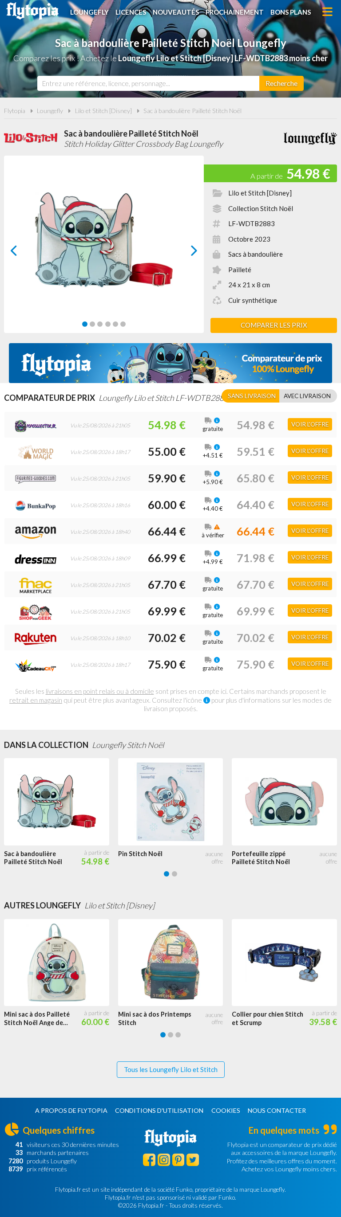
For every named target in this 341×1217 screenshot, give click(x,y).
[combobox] (148, 83)
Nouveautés (176, 12)
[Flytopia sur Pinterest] (178, 1160)
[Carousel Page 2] (92, 324)
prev (23, 253)
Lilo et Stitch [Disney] (103, 110)
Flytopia (32, 11)
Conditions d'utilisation (159, 1110)
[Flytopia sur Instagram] (164, 1160)
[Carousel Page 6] (123, 324)
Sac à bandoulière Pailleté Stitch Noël (192, 110)
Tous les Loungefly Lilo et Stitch (171, 1069)
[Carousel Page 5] (115, 324)
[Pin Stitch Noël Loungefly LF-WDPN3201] (175, 801)
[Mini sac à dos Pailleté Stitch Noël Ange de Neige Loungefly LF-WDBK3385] (61, 962)
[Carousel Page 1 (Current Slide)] (84, 324)
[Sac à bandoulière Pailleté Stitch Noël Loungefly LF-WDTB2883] (61, 801)
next (184, 253)
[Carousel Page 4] (108, 324)
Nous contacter (277, 1110)
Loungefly (89, 12)
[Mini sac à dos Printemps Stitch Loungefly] (175, 962)
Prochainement (235, 12)
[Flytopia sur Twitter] (192, 1160)
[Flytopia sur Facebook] (149, 1160)
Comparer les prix (274, 325)
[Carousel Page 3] (100, 324)
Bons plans (290, 12)
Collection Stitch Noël (260, 208)
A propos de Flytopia (71, 1110)
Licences (130, 12)
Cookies (225, 1110)
